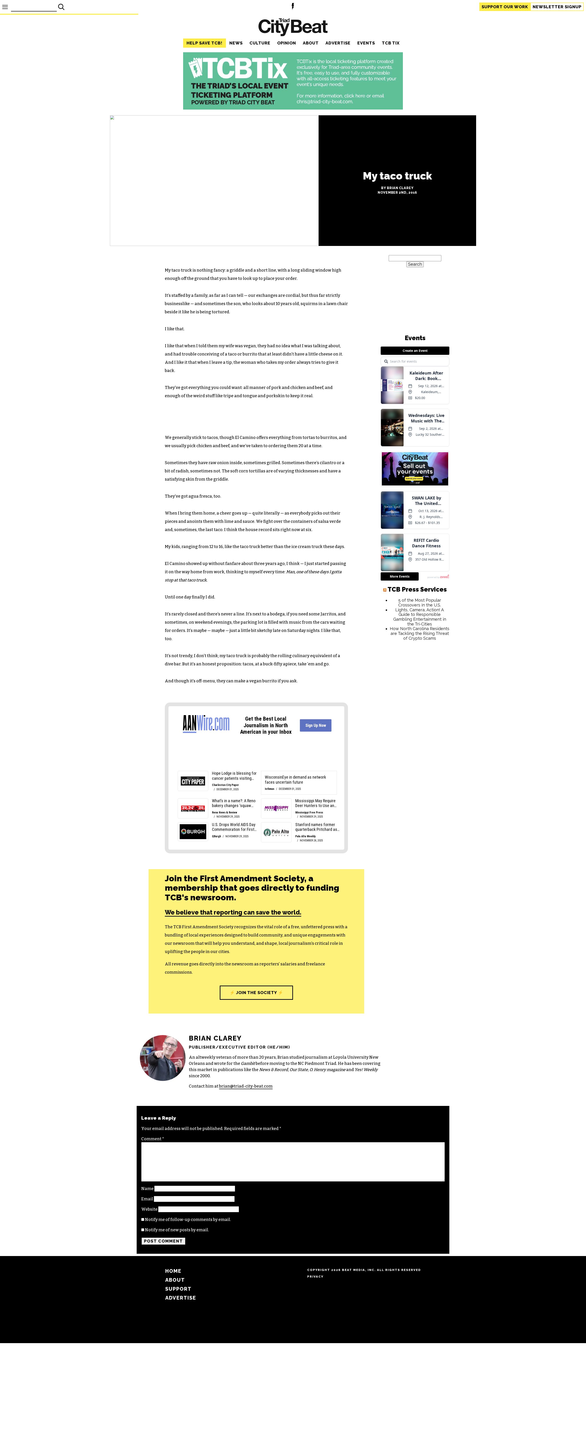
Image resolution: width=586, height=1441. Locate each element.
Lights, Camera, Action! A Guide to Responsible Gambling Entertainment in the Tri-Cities (419, 759)
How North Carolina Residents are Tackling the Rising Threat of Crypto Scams (419, 775)
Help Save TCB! (204, 43)
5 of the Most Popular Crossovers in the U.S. (419, 744)
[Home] (293, 27)
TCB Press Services (417, 731)
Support (505, 6)
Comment (152, 1138)
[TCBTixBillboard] (293, 108)
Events (366, 43)
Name (147, 1188)
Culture (260, 43)
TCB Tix (391, 43)
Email (147, 1198)
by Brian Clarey (397, 188)
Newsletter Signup (557, 6)
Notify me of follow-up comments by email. (188, 1219)
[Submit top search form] (61, 6)
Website (149, 1209)
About (311, 43)
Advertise (338, 43)
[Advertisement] (415, 856)
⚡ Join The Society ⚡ (256, 992)
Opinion (286, 43)
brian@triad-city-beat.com (246, 1086)
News (236, 43)
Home (173, 1271)
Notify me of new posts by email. (177, 1229)
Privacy (315, 1276)
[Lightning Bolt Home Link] (293, 7)
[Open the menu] (5, 7)
